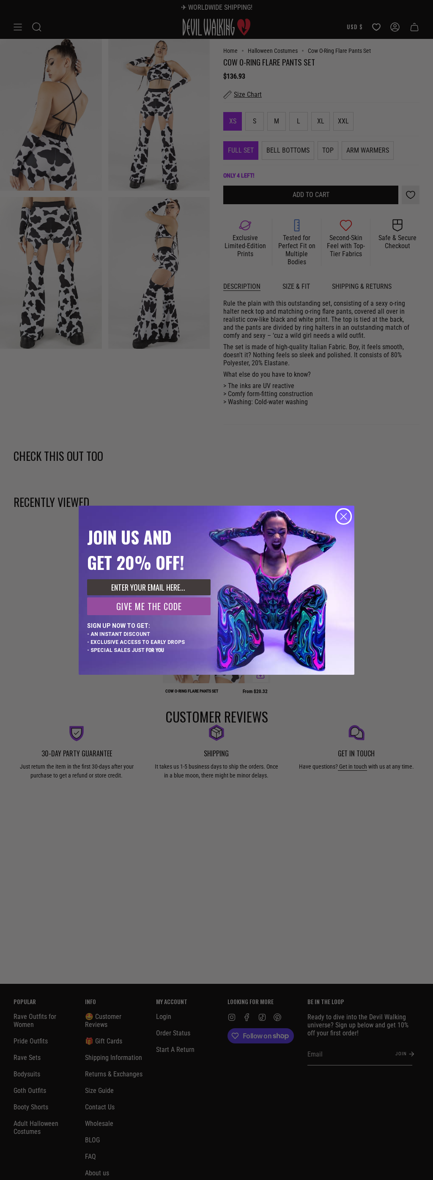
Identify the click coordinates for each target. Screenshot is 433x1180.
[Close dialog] (343, 516)
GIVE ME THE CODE (149, 606)
